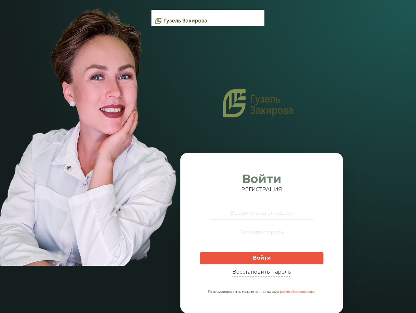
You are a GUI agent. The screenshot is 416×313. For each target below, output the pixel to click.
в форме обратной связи (296, 291)
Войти (262, 258)
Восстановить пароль (261, 272)
